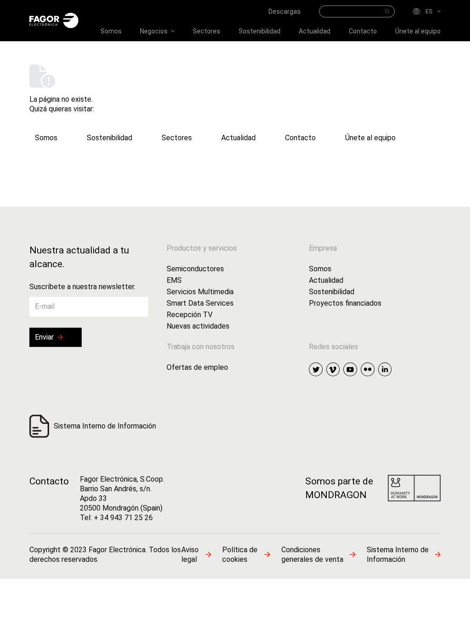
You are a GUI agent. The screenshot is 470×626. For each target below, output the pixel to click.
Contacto (49, 481)
